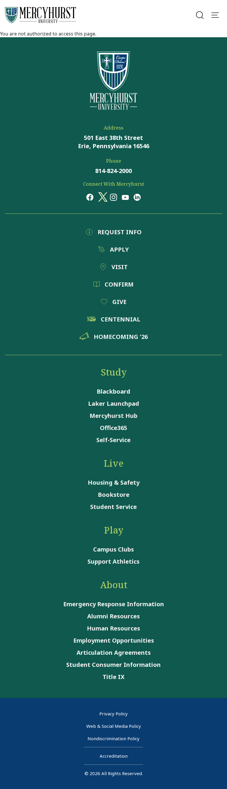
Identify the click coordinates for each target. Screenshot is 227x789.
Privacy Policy (113, 714)
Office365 (113, 428)
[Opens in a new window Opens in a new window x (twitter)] (101, 197)
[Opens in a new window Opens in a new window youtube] (125, 197)
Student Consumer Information (113, 665)
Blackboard (113, 391)
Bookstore (113, 495)
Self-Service (113, 440)
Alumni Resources (113, 616)
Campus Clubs (113, 549)
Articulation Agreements (114, 653)
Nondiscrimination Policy (113, 738)
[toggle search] (200, 15)
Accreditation (114, 756)
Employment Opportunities (113, 640)
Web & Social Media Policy (113, 726)
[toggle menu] (215, 15)
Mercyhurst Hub (113, 416)
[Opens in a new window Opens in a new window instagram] (113, 197)
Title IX (113, 677)
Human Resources (113, 628)
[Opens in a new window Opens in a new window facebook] (89, 197)
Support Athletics (113, 561)
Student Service (113, 507)
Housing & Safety (114, 482)
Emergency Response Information (113, 604)
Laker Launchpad (113, 404)
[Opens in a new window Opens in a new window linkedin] (137, 197)
